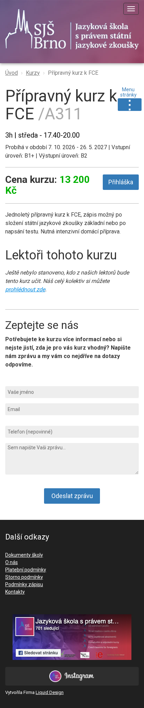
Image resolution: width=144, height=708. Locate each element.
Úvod (11, 73)
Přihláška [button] (120, 182)
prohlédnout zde (25, 289)
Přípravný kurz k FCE (73, 73)
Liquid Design (50, 692)
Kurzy (33, 73)
